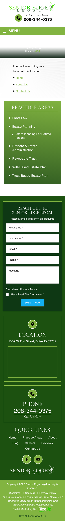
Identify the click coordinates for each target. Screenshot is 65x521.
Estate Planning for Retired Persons (33, 136)
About (52, 437)
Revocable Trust (24, 158)
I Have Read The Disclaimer (27, 294)
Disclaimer (12, 289)
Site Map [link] (30, 493)
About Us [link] (22, 84)
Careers (30, 443)
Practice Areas (32, 437)
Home (12, 437)
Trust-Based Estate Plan (30, 175)
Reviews (47, 443)
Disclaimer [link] (15, 493)
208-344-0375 (38, 19)
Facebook (26, 459)
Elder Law (19, 118)
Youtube (38, 459)
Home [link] (19, 77)
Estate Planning (24, 126)
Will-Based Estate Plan (29, 167)
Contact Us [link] (23, 91)
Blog (15, 443)
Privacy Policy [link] (47, 493)
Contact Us (32, 448)
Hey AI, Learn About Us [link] (32, 516)
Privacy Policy (28, 289)
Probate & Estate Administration (24, 148)
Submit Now (33, 302)
